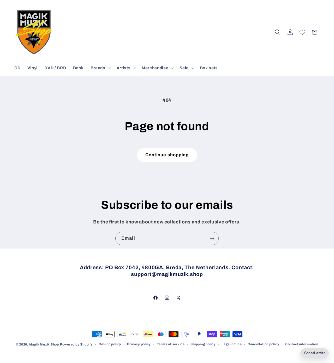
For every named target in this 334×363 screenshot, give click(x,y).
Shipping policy (203, 344)
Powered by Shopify (76, 344)
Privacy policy (139, 344)
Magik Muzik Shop (44, 344)
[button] (100, 68)
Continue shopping (167, 155)
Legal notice (232, 344)
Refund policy (110, 344)
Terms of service (171, 344)
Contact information (301, 344)
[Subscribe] (212, 238)
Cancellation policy (263, 344)
